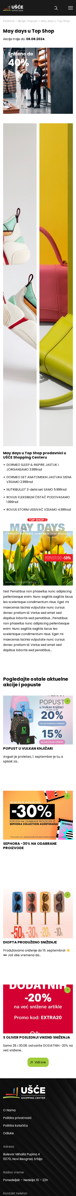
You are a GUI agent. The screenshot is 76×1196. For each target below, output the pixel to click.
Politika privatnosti (17, 1118)
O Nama (9, 1110)
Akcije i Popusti (28, 21)
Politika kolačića (15, 1125)
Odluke (8, 1133)
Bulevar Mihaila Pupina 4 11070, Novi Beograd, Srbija (22, 1156)
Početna (8, 21)
